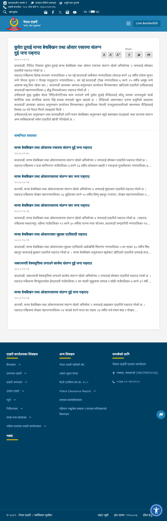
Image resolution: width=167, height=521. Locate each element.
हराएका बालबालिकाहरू (70, 399)
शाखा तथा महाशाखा (16, 417)
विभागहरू (11, 364)
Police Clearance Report (75, 391)
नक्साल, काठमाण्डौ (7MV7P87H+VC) (137, 372)
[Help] (160, 414)
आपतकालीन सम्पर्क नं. (17, 2)
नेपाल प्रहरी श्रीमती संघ (71, 364)
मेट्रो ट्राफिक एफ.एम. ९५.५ (73, 382)
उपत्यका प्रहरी (14, 373)
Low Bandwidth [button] (147, 23)
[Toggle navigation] (128, 23)
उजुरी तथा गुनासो (71, 2)
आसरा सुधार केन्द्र (68, 373)
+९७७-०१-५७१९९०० (128, 381)
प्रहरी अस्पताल (14, 382)
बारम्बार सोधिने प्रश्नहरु (45, 2)
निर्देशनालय (12, 408)
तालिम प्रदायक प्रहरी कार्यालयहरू (24, 426)
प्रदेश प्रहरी (13, 391)
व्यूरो (9, 399)
